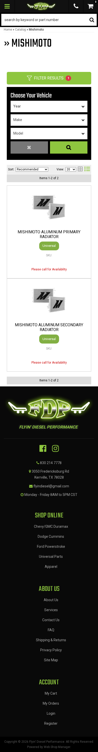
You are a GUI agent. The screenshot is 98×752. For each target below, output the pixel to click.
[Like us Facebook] (42, 448)
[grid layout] (80, 169)
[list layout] (87, 169)
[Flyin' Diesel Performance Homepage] (41, 6)
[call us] (76, 6)
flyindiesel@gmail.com (51, 486)
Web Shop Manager (57, 747)
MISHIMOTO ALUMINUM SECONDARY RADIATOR (49, 327)
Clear (29, 147)
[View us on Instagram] (55, 448)
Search (68, 147)
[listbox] (49, 106)
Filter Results (51, 78)
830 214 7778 (51, 463)
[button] (49, 20)
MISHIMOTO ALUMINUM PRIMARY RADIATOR (49, 234)
